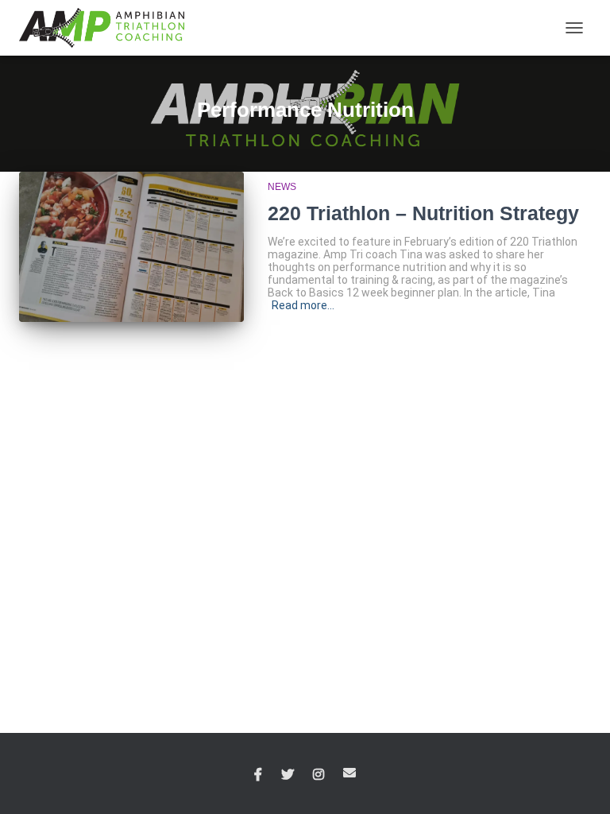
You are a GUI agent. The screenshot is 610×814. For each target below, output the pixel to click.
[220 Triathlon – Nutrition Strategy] (131, 246)
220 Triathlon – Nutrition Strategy (423, 213)
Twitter (287, 775)
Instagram (318, 775)
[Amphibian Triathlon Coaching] (107, 28)
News (282, 186)
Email (349, 772)
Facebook (258, 775)
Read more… (303, 305)
